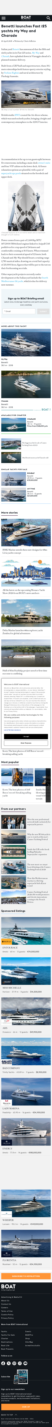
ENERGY (7, 1148)
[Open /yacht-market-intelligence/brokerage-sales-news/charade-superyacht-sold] (11, 457)
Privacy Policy (7, 1318)
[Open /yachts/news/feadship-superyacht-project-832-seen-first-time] (26, 653)
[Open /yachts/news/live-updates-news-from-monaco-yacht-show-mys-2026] (26, 573)
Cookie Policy (7, 1315)
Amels (5, 951)
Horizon (6, 992)
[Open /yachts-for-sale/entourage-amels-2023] (26, 931)
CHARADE (31, 419)
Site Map (29, 1342)
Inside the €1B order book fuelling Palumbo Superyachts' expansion (38, 852)
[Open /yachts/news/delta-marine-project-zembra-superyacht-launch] (26, 613)
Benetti (15, 49)
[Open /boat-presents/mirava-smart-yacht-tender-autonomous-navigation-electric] (13, 867)
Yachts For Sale (8, 1335)
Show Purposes (26, 743)
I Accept (26, 736)
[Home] (26, 18)
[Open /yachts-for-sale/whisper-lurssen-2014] (26, 1203)
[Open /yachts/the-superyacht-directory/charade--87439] (26, 384)
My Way (4, 359)
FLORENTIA (9, 1260)
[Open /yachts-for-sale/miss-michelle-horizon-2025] (26, 971)
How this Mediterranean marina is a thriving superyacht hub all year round (37, 882)
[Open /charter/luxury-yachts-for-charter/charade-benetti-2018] (13, 425)
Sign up (26, 1407)
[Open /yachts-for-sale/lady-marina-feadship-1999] (26, 1092)
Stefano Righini (11, 72)
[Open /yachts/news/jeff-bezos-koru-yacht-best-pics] (17, 777)
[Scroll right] (48, 785)
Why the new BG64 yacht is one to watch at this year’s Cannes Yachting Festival (38, 837)
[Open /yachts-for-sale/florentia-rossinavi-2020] (26, 1243)
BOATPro (29, 1335)
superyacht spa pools (11, 173)
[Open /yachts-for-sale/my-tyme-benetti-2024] (13, 494)
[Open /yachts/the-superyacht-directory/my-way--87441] (26, 342)
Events (28, 1332)
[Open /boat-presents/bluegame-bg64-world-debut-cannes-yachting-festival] (13, 837)
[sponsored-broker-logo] (6, 944)
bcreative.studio (32, 1346)
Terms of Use (6, 1311)
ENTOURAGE (10, 947)
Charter (4, 1339)
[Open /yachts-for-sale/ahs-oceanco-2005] (26, 1011)
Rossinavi (6, 1264)
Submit (43, 311)
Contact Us (6, 1304)
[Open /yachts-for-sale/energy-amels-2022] (26, 1132)
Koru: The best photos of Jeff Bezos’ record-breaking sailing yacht (17, 792)
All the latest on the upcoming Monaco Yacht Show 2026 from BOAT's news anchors (24, 592)
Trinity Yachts (8, 1072)
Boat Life (5, 1346)
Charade (4, 401)
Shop (27, 1339)
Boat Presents (7, 1349)
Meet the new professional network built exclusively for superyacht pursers (39, 822)
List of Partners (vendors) (12, 730)
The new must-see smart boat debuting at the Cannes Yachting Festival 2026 (38, 867)
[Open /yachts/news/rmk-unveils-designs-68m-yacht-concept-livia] (26, 532)
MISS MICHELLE (12, 987)
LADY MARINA (11, 1108)
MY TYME (31, 489)
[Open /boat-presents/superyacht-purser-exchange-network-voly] (13, 822)
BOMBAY (31, 473)
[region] (26, 713)
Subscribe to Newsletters (26, 1276)
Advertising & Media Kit (11, 1297)
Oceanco (7, 1032)
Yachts (4, 1332)
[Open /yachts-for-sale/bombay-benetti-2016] (13, 479)
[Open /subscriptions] (18, 1377)
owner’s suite (44, 162)
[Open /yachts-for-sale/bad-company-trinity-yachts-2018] (26, 1051)
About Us (5, 1301)
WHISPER (8, 1220)
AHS (5, 1028)
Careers (4, 1308)
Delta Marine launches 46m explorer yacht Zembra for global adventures (23, 632)
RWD (17, 115)
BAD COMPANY (11, 1068)
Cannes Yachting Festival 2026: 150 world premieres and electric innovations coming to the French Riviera (38, 897)
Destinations (7, 1342)
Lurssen (6, 1224)
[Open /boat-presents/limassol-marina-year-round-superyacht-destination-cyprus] (13, 882)
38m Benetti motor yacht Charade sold (35, 458)
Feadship (7, 1112)
